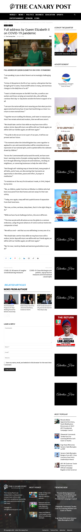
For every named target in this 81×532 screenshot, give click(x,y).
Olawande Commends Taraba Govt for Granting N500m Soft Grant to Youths (66, 508)
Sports (60, 15)
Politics (30, 15)
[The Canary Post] (40, 7)
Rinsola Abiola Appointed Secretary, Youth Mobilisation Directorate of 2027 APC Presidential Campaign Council (66, 496)
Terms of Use (54, 530)
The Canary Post (10, 36)
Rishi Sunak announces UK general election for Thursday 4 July (44, 308)
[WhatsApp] (20, 258)
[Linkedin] (24, 258)
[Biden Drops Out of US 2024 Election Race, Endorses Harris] (28, 299)
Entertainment (17, 18)
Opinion (28, 18)
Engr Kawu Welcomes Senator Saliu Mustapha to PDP (68, 447)
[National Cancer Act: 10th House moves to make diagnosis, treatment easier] (33, 504)
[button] (74, 15)
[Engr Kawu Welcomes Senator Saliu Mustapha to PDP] (57, 446)
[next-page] (8, 315)
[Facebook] (6, 258)
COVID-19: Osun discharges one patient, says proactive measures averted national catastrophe (40, 274)
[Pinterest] (15, 258)
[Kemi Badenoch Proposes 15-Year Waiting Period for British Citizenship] (11, 299)
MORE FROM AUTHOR (15, 289)
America (23, 303)
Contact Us (45, 530)
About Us (69, 530)
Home (5, 22)
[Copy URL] (33, 258)
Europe (17, 22)
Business (40, 15)
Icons (36, 18)
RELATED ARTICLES (15, 285)
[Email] (29, 258)
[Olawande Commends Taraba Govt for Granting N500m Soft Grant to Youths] (57, 435)
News (21, 15)
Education (50, 15)
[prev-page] (5, 315)
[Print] (38, 258)
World (13, 15)
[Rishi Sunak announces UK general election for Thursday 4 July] (44, 299)
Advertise (62, 530)
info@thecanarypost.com (13, 509)
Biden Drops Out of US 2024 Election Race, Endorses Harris (27, 308)
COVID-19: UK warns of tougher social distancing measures (15, 272)
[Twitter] (10, 258)
